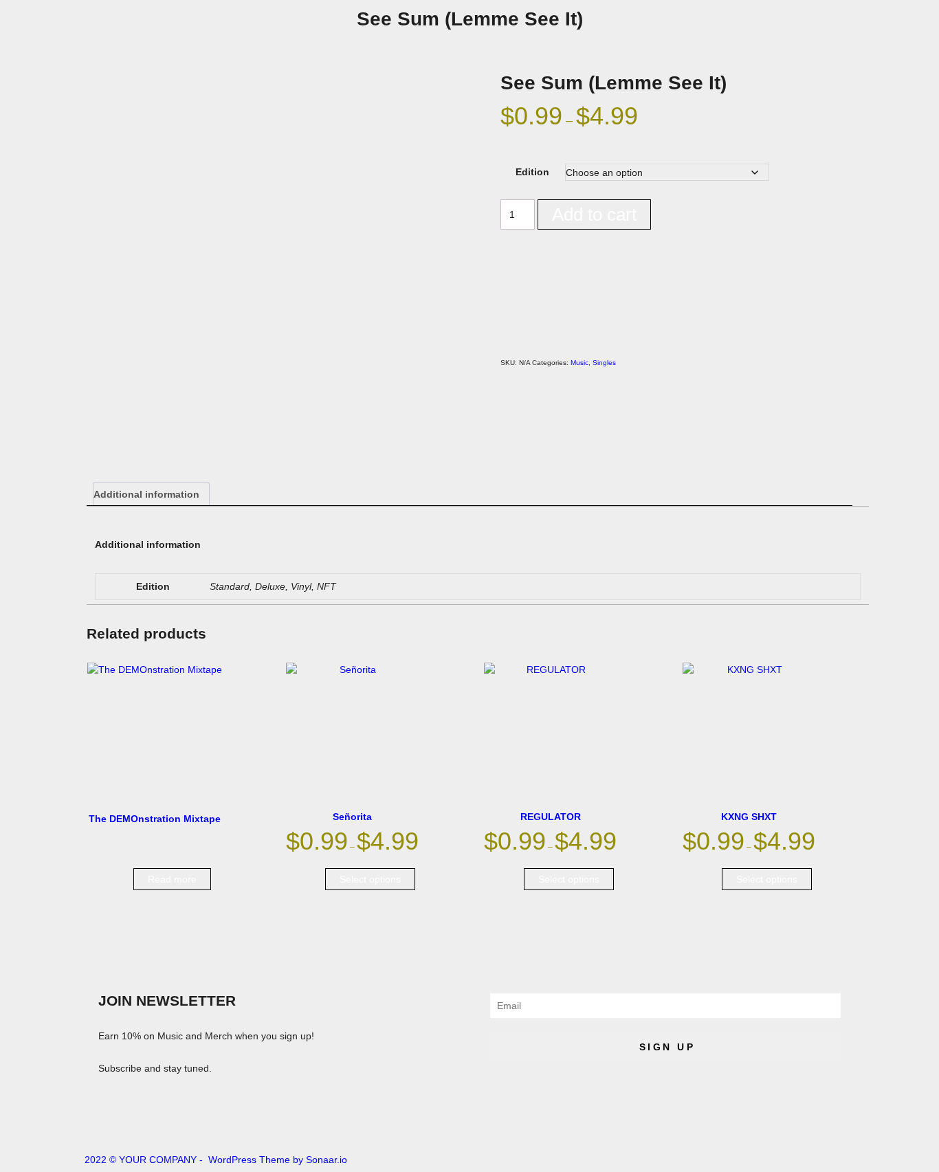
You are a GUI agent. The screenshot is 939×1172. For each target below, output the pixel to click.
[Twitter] (250, 1120)
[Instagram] (139, 1120)
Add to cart (594, 214)
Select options (370, 879)
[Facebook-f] (176, 1120)
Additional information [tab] (146, 494)
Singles (604, 362)
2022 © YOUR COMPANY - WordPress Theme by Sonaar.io (216, 1159)
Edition (532, 171)
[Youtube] (213, 1120)
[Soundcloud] (102, 1120)
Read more (172, 879)
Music (579, 362)
